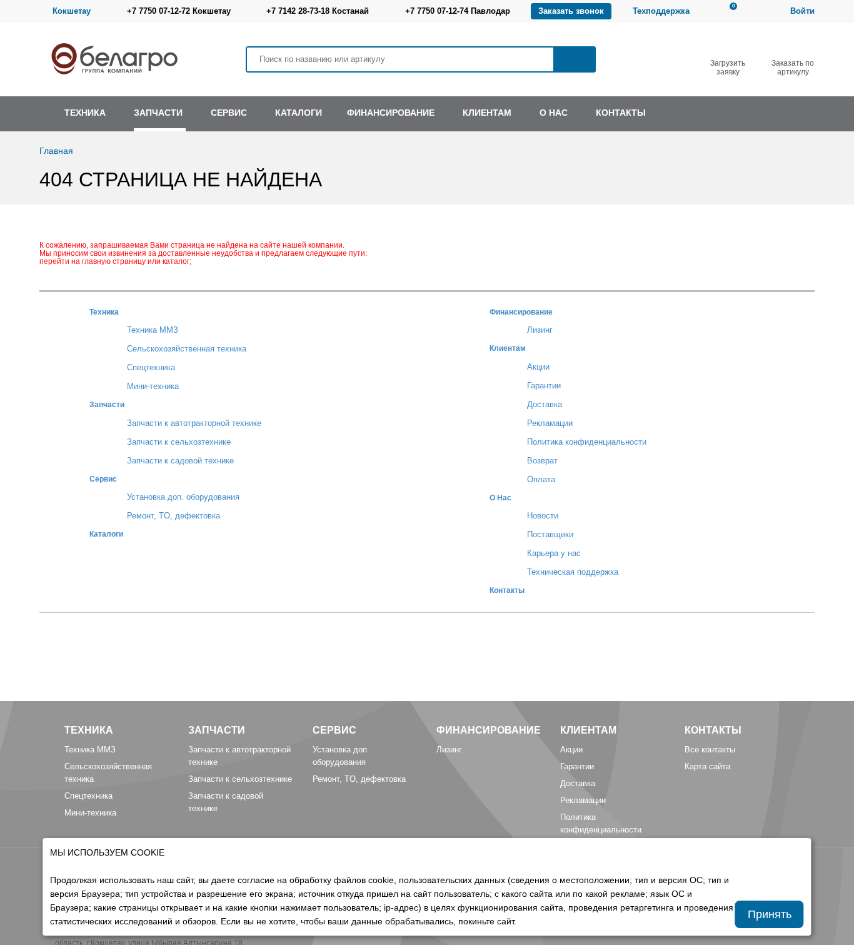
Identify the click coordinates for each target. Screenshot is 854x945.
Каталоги (106, 534)
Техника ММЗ (152, 330)
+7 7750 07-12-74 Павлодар (457, 11)
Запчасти (106, 404)
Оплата (541, 479)
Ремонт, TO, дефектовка (173, 515)
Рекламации (550, 423)
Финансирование (521, 312)
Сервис (103, 479)
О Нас (500, 497)
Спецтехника (151, 367)
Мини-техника (153, 386)
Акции (538, 366)
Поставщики (550, 534)
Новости (542, 515)
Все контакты (710, 749)
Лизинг (540, 330)
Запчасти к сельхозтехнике (179, 442)
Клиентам (508, 348)
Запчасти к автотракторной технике (194, 423)
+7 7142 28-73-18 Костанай (317, 11)
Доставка (544, 404)
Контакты (507, 590)
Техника (104, 312)
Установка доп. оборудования (183, 497)
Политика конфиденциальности (586, 442)
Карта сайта (707, 766)
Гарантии (544, 385)
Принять (769, 914)
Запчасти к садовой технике (180, 460)
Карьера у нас (554, 553)
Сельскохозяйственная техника (186, 348)
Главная (56, 151)
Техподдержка (661, 11)
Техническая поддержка (572, 572)
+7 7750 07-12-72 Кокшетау (179, 11)
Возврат (542, 460)
